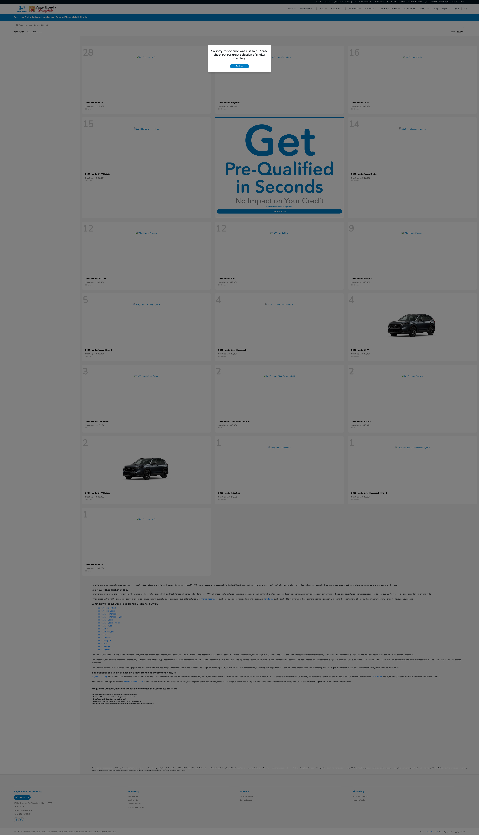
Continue (239, 66)
